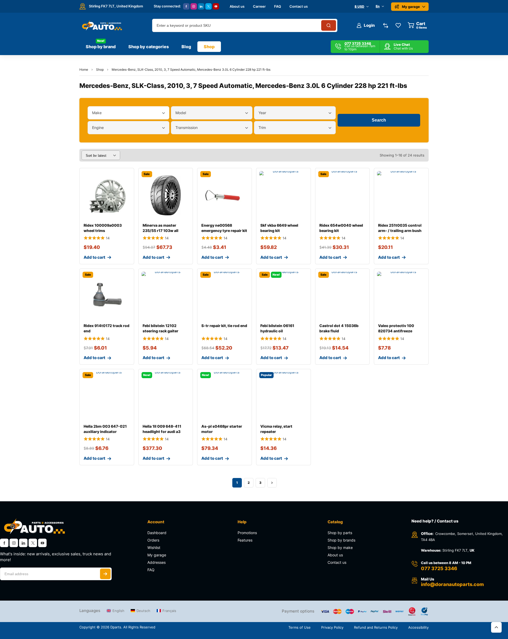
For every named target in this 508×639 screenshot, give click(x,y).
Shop (100, 70)
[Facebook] (186, 6)
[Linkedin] (201, 6)
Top (496, 627)
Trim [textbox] (262, 127)
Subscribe (105, 574)
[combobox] (128, 112)
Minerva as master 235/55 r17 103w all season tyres (160, 230)
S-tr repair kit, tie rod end (224, 325)
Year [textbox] (262, 112)
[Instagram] (193, 6)
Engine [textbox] (98, 127)
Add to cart (94, 257)
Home (83, 70)
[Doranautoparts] (101, 25)
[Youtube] (216, 6)
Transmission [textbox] (186, 127)
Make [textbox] (97, 112)
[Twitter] (208, 6)
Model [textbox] (180, 112)
